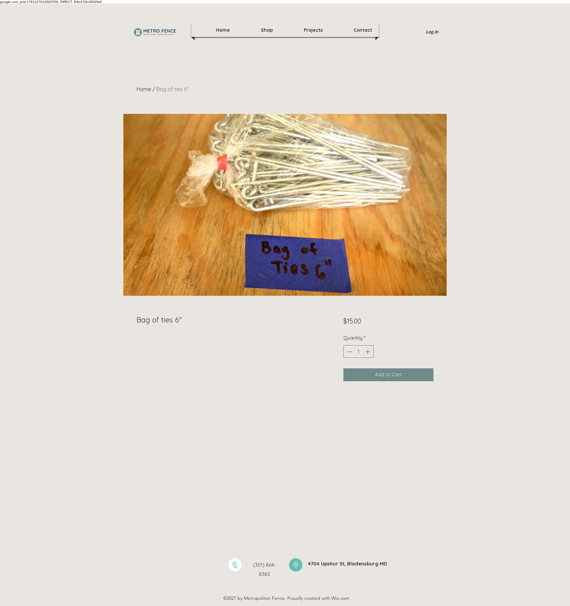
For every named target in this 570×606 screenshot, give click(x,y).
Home (144, 89)
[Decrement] (348, 352)
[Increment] (368, 352)
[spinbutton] (358, 352)
